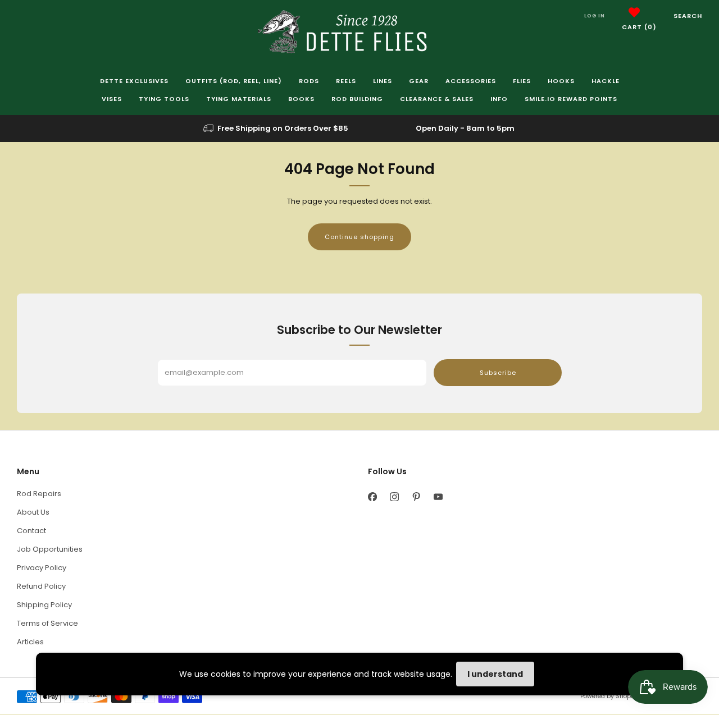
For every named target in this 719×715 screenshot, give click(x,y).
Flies (522, 80)
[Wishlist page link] (634, 12)
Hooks (561, 80)
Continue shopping (359, 236)
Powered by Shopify (609, 696)
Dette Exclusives (134, 80)
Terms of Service (47, 623)
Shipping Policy (44, 604)
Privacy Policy (41, 567)
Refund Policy (41, 586)
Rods (309, 80)
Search (688, 15)
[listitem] (276, 128)
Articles (30, 641)
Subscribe (498, 372)
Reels (346, 80)
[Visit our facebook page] (372, 496)
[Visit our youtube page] (438, 496)
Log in (594, 15)
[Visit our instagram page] (394, 496)
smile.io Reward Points (571, 98)
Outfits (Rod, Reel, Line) (233, 80)
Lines (382, 80)
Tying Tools (164, 98)
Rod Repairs (39, 493)
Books (301, 98)
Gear (419, 80)
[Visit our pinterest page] (416, 496)
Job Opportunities (50, 549)
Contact (31, 530)
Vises (112, 98)
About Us (33, 512)
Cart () (639, 26)
